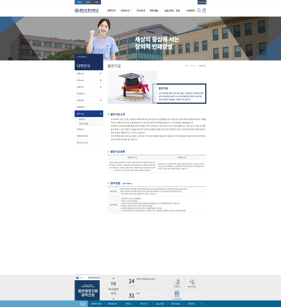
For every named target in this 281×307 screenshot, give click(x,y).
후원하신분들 (83, 123)
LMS (96, 2)
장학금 (128, 303)
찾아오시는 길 (82, 142)
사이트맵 (202, 2)
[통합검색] (199, 11)
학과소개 (80, 80)
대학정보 (80, 100)
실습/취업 (160, 303)
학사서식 (144, 303)
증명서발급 (175, 303)
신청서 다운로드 (126, 184)
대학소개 (80, 73)
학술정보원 (112, 303)
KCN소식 (80, 129)
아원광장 (190, 10)
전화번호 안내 (82, 135)
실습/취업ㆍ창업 (172, 10)
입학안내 (125, 10)
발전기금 (80, 113)
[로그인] (204, 11)
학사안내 (141, 10)
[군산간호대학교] (86, 11)
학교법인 (80, 93)
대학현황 (80, 107)
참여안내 (82, 119)
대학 (79, 2)
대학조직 (80, 87)
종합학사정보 (96, 303)
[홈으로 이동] (186, 65)
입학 (88, 2)
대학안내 (111, 10)
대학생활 (154, 10)
